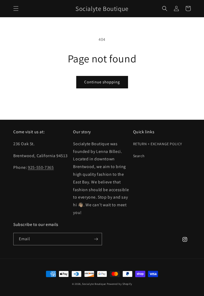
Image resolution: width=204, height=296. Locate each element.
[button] (16, 8)
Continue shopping (102, 81)
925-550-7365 (41, 167)
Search (139, 155)
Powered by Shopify (119, 284)
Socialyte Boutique (94, 284)
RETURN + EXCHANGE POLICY (157, 143)
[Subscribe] (96, 239)
